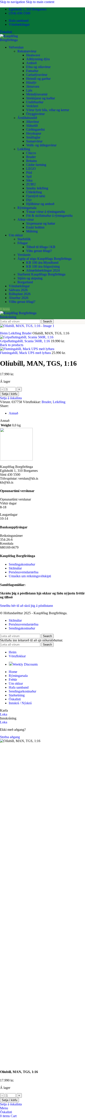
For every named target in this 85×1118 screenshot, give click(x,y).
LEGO (31, 168)
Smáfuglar (33, 137)
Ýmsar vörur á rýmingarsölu (45, 212)
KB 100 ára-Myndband (42, 262)
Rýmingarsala (26, 208)
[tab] (13, 413)
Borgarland (25, 282)
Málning (32, 231)
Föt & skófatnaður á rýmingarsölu (49, 215)
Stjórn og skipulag (29, 278)
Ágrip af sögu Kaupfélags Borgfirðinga (44, 258)
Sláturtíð (32, 125)
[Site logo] (17, 40)
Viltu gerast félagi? (39, 251)
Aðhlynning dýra (38, 59)
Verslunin (24, 255)
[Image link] (16, 459)
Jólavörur (32, 121)
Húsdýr (31, 82)
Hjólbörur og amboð (40, 204)
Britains (31, 161)
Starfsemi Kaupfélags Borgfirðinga (41, 274)
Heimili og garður (38, 78)
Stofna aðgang (10, 737)
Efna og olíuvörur (38, 67)
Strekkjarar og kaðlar (40, 98)
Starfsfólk (24, 239)
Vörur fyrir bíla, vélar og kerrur (47, 110)
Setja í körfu (9, 393)
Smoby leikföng (37, 188)
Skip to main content (40, 2)
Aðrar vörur (25, 219)
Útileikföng (34, 192)
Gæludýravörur (36, 75)
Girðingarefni (35, 129)
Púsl (29, 172)
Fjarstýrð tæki (35, 196)
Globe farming (36, 165)
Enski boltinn (35, 227)
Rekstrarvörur (26, 51)
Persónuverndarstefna (23, 572)
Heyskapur (33, 133)
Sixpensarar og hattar (40, 223)
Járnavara (32, 86)
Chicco (31, 153)
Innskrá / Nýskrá (20, 703)
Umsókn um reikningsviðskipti (30, 576)
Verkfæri (32, 106)
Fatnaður (32, 71)
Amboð (31, 63)
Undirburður (34, 102)
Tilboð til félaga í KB (40, 247)
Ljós (29, 90)
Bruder (31, 157)
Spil (29, 176)
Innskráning (8, 317)
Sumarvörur (34, 141)
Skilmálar (15, 568)
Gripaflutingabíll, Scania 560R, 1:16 (25, 341)
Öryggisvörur (35, 114)
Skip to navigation (13, 2)
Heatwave (33, 55)
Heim (4, 333)
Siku (29, 180)
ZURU (31, 184)
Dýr (29, 200)
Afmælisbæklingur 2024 (43, 270)
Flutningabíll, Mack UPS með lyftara (26, 353)
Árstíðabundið (27, 118)
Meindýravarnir (37, 94)
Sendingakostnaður (22, 564)
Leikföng (23, 149)
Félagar (22, 243)
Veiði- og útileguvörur (41, 145)
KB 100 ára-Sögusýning (43, 266)
